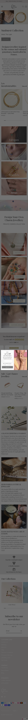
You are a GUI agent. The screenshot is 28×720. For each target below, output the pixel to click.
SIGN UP (7, 367)
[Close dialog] (26, 351)
